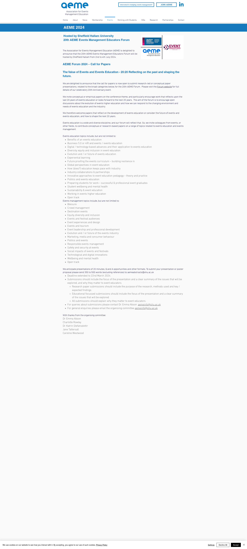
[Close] (243, 545)
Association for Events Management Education (76, 13)
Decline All (223, 545)
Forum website (164, 87)
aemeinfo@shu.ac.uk (149, 304)
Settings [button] (211, 545)
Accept (236, 545)
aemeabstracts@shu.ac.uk (140, 272)
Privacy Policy (101, 545)
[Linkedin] (181, 4)
